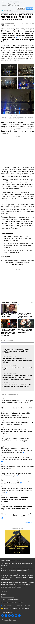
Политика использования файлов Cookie (12, 602)
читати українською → (28, 23)
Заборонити (21, 8)
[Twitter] (6, 615)
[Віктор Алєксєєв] (2, 25)
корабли (7, 256)
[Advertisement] (17, 151)
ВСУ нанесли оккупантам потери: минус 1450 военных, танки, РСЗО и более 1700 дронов (17, 514)
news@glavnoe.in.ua (9, 605)
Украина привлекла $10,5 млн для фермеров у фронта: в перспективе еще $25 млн (17, 401)
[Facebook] (2, 615)
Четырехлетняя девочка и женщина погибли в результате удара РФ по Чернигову (14, 498)
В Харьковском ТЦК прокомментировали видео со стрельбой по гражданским (16, 507)
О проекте (4, 591)
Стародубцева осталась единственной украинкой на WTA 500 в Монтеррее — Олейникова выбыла (15, 440)
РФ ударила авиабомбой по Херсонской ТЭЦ (17, 407)
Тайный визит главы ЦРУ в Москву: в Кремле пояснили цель (17, 466)
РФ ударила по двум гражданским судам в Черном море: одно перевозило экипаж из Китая (18, 245)
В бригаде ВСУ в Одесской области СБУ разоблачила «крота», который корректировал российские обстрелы (15, 414)
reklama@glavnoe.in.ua (10, 608)
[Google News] (16, 615)
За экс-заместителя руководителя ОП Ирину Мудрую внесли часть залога (17, 422)
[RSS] (19, 615)
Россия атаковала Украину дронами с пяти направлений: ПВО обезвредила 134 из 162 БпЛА (16, 489)
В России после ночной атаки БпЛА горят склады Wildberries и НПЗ (16, 481)
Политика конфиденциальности (9, 599)
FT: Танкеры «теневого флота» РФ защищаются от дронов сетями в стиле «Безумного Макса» (18, 238)
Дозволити (30, 8)
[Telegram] (9, 615)
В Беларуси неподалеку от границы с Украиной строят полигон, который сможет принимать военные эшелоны (16, 449)
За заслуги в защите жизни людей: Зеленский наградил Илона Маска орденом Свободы (16, 430)
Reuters (18, 37)
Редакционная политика (7, 597)
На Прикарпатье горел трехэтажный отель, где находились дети (16, 474)
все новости (29, 522)
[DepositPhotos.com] (9, 621)
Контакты (3, 594)
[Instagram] (12, 615)
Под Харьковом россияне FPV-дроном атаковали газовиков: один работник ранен (16, 457)
